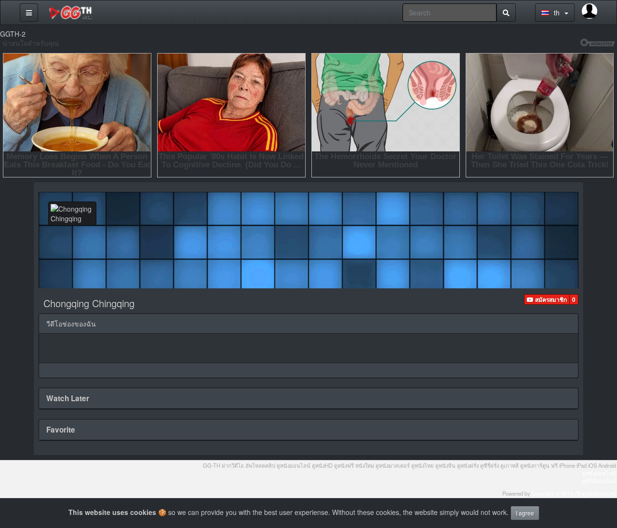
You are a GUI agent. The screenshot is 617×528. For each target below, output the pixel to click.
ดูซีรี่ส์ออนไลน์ (599, 481)
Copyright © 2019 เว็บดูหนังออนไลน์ (574, 493)
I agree (525, 513)
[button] (547, 299)
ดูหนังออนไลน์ (599, 473)
